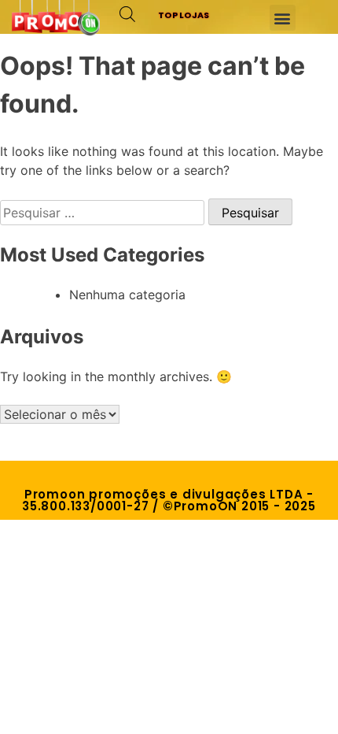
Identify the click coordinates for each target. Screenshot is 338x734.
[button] (283, 18)
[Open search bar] (127, 13)
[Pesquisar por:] (104, 213)
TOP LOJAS (184, 15)
